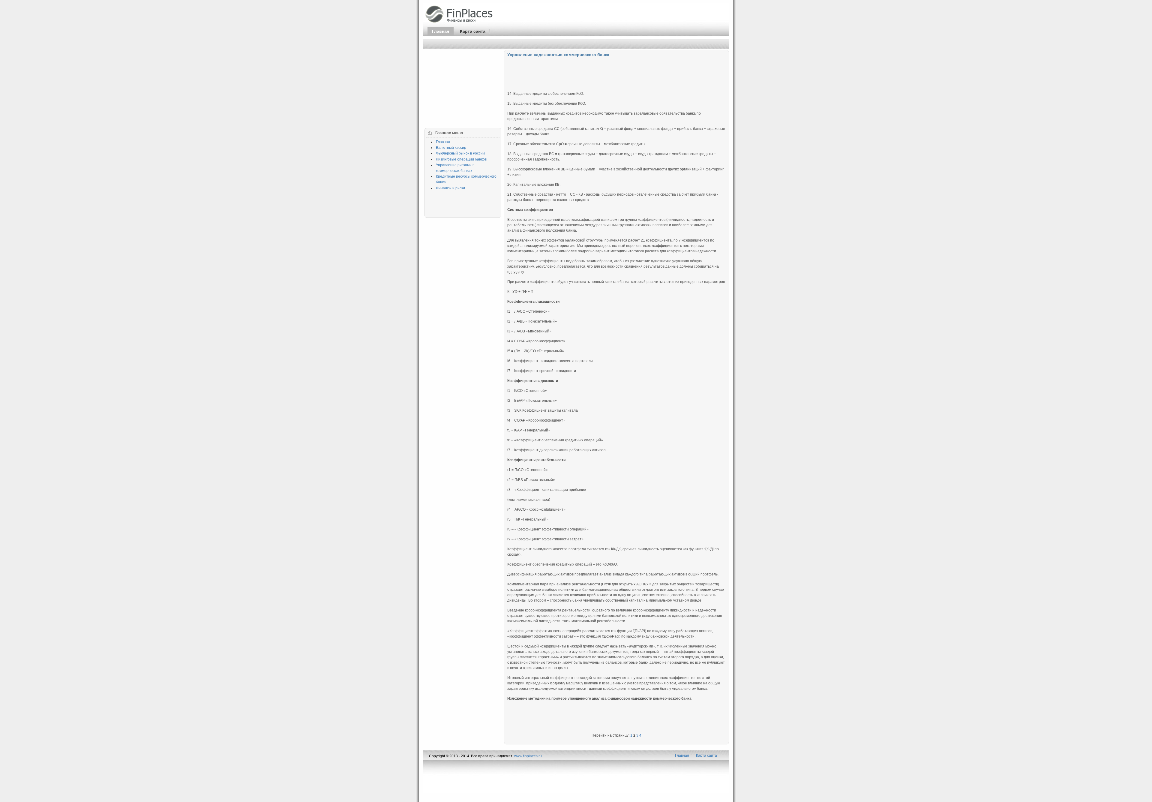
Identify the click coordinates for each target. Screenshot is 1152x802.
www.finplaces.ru (528, 756)
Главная (440, 31)
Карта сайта (472, 31)
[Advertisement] (616, 72)
